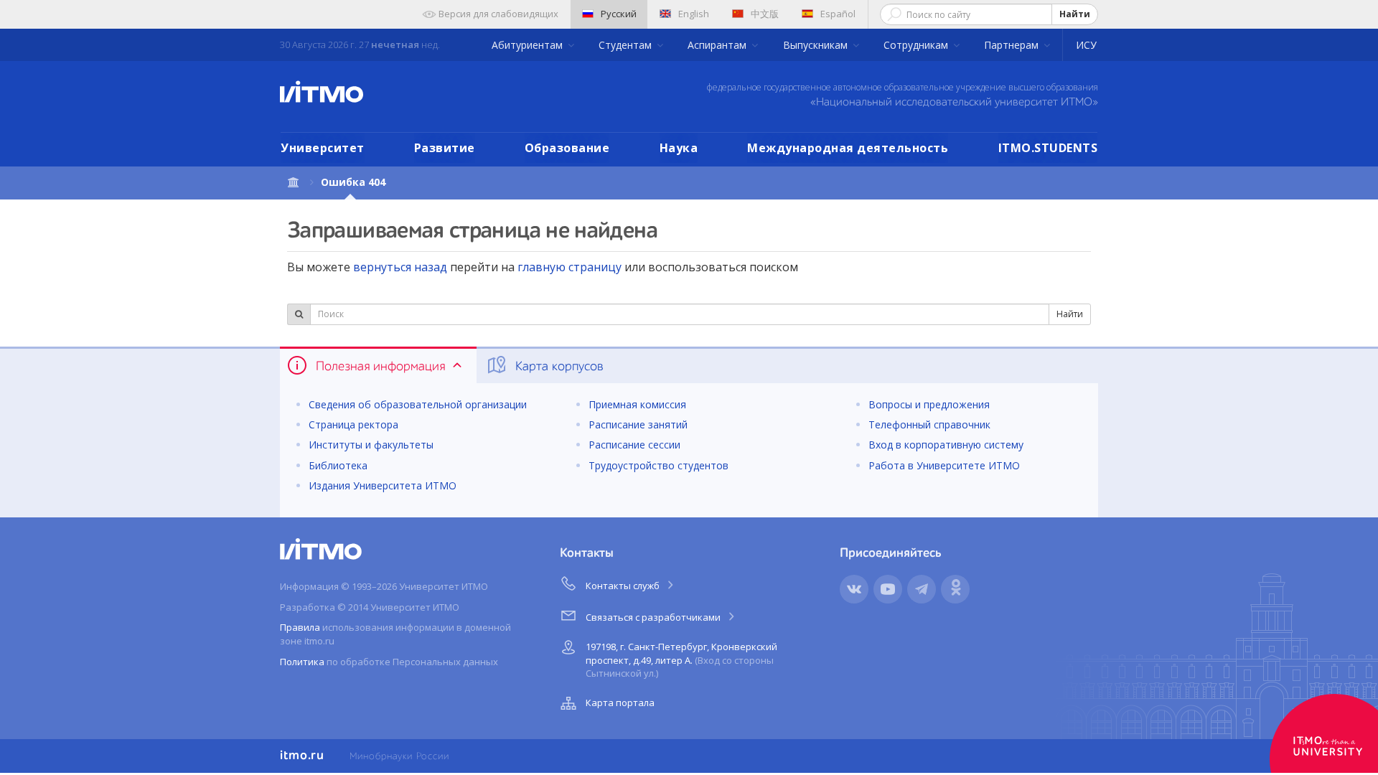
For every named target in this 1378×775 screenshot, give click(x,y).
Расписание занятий (638, 424)
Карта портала (620, 702)
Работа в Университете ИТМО (944, 465)
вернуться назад (400, 267)
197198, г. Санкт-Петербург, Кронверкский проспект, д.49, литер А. (681, 660)
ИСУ (1086, 45)
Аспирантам (718, 45)
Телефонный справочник (929, 424)
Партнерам (1012, 45)
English (693, 13)
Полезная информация (380, 366)
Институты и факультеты (371, 444)
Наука (679, 148)
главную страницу (569, 267)
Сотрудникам (917, 45)
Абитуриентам (529, 45)
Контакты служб (624, 585)
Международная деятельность (847, 148)
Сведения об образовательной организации (418, 404)
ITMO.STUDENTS (1048, 148)
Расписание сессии (634, 444)
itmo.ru (302, 755)
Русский (619, 13)
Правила (300, 627)
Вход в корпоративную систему (945, 444)
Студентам (627, 45)
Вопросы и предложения (929, 404)
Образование (567, 148)
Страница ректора (353, 424)
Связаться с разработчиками (654, 617)
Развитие (444, 148)
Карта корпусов (558, 366)
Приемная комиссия (637, 404)
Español (838, 13)
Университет (323, 148)
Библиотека (338, 465)
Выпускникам (816, 45)
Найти (1074, 14)
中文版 (765, 13)
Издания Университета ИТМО (382, 485)
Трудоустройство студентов (658, 465)
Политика (302, 661)
